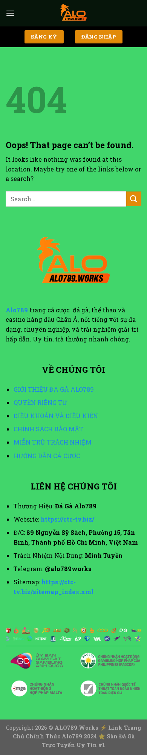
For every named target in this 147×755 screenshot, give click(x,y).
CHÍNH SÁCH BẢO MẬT (48, 429)
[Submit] (133, 198)
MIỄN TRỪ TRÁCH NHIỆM (53, 442)
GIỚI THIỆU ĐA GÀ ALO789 (54, 389)
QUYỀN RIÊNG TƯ (40, 402)
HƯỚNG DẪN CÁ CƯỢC (47, 456)
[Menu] (10, 13)
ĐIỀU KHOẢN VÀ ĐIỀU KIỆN (56, 416)
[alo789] (73, 13)
